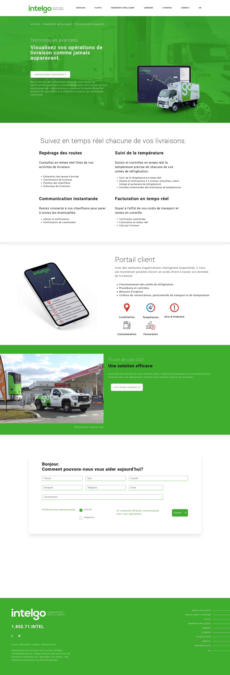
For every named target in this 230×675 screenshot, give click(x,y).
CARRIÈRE (148, 8)
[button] (50, 74)
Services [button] (80, 8)
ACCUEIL (35, 24)
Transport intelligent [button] (123, 8)
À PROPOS (167, 8)
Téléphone (89, 517)
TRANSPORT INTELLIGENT (57, 24)
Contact (185, 8)
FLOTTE (98, 8)
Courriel (88, 509)
